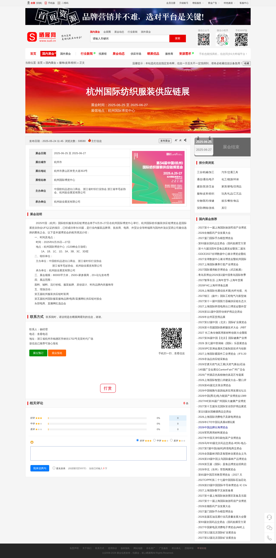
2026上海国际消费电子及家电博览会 (219, 416)
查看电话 (42, 334)
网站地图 (138, 548)
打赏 (108, 388)
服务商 (169, 53)
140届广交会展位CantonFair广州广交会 (221, 369)
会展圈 (107, 31)
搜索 (177, 38)
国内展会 (95, 31)
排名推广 (150, 548)
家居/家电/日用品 (231, 186)
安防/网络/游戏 (205, 207)
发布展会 (165, 140)
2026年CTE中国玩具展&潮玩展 (216, 422)
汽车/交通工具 (230, 172)
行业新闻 (132, 31)
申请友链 (201, 548)
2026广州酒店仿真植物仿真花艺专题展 (221, 374)
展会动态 (119, 31)
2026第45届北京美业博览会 (214, 385)
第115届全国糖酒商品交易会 (214, 411)
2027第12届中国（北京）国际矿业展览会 (222, 322)
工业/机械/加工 (205, 172)
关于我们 (86, 548)
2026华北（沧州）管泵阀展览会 (217, 469)
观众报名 (57, 352)
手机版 (51, 3)
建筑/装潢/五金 (205, 186)
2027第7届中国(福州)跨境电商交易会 (220, 448)
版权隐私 (125, 548)
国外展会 (146, 31)
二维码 (65, 3)
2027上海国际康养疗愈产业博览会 (218, 264)
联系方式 (99, 548)
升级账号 (183, 3)
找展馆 (103, 53)
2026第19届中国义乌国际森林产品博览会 (222, 458)
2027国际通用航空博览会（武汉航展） (221, 269)
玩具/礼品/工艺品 (231, 193)
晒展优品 (153, 53)
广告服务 (163, 548)
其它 (224, 207)
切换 (39, 3)
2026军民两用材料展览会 (213, 432)
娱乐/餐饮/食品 (230, 200)
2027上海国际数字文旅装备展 (215, 490)
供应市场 (136, 53)
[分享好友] (185, 140)
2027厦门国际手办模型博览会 (215, 238)
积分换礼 (176, 548)
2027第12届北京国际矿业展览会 (217, 532)
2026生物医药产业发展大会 (214, 232)
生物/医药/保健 (205, 200)
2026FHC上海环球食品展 (213, 285)
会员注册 (170, 3)
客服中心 (244, 3)
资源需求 (185, 53)
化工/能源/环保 (230, 179)
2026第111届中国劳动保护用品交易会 (220, 311)
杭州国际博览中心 (64, 179)
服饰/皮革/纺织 (67, 62)
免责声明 (74, 548)
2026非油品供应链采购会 (213, 358)
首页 (33, 53)
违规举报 (189, 548)
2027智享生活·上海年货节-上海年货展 (220, 280)
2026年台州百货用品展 (211, 316)
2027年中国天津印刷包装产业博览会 (219, 437)
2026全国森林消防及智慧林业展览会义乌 (222, 453)
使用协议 (112, 548)
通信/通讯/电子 (205, 179)
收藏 (246, 63)
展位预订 (38, 352)
